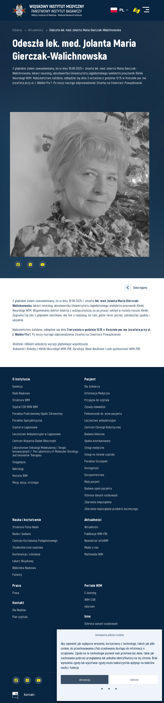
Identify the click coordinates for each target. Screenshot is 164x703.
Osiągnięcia (19, 462)
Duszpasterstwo (94, 475)
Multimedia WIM (93, 554)
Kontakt (29, 694)
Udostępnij (140, 287)
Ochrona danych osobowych (101, 495)
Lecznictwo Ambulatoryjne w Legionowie (36, 434)
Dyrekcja (17, 386)
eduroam (89, 606)
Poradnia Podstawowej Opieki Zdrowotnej (37, 413)
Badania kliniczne (94, 434)
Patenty (17, 574)
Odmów (134, 679)
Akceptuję (84, 679)
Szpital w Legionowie (24, 427)
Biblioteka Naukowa (24, 568)
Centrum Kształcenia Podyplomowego (35, 540)
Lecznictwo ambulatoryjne (100, 420)
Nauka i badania (21, 534)
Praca (15, 593)
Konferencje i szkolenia (26, 554)
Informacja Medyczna (97, 393)
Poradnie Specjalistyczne (27, 420)
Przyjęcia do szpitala (96, 400)
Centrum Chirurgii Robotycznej (102, 427)
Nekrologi (18, 469)
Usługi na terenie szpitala (99, 454)
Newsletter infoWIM (96, 540)
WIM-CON (89, 599)
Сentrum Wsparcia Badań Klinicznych (34, 441)
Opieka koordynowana (97, 441)
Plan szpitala (20, 617)
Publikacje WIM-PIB (95, 534)
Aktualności (91, 527)
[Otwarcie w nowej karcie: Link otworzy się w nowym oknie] (136, 10)
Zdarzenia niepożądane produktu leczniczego (111, 509)
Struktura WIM (21, 400)
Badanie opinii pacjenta (98, 488)
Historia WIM (20, 475)
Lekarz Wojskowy (22, 561)
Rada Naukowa (21, 393)
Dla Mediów (19, 610)
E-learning (90, 593)
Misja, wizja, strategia (25, 482)
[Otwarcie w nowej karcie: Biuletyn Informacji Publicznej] (15, 694)
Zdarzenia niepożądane (98, 502)
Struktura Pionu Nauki (25, 527)
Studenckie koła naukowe (27, 547)
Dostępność (91, 468)
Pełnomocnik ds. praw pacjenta (103, 413)
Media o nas (91, 547)
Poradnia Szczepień (96, 461)
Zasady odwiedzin (94, 407)
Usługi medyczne (94, 447)
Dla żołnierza (92, 386)
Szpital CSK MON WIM (25, 407)
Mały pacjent (92, 481)
